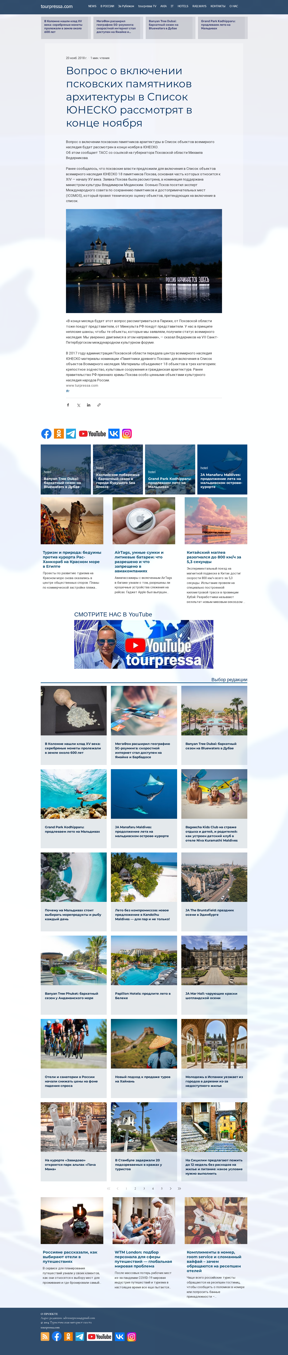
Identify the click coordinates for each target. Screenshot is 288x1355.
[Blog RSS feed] (45, 1336)
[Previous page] (117, 1188)
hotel (47, 472)
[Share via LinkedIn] (89, 405)
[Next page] (170, 1188)
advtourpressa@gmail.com (79, 1318)
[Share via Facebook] (68, 405)
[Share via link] (99, 405)
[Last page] (179, 1188)
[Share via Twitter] (78, 405)
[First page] (108, 1188)
